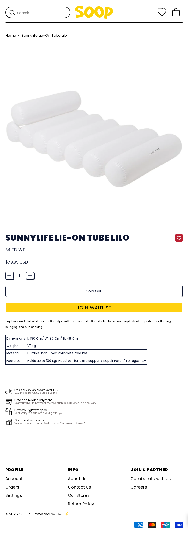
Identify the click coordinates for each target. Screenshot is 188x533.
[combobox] (37, 12)
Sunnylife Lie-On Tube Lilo (44, 35)
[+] (30, 276)
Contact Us (79, 487)
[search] (12, 12)
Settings (13, 495)
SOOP (24, 514)
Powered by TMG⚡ (51, 514)
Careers (138, 487)
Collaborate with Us (150, 478)
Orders (12, 487)
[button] (94, 308)
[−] (9, 276)
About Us (77, 478)
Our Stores (79, 495)
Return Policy (81, 504)
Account (13, 478)
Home (10, 35)
